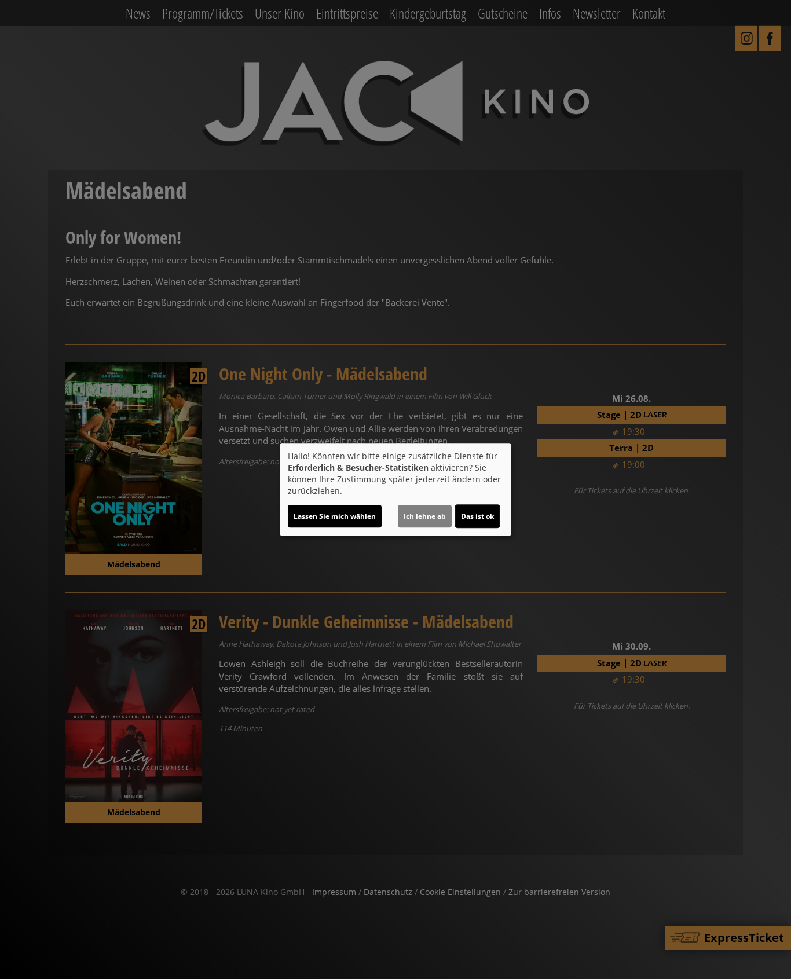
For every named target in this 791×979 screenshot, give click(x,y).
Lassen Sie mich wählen (335, 516)
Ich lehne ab (425, 516)
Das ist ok (477, 516)
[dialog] (395, 489)
